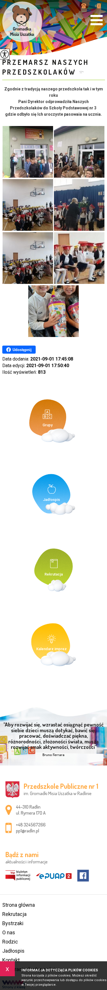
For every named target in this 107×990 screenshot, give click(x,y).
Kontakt (11, 960)
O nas (8, 932)
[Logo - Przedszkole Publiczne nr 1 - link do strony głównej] (22, 21)
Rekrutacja (14, 914)
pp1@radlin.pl (97, 6)
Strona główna (18, 905)
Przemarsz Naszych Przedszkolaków (45, 67)
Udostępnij (22, 350)
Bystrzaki (12, 923)
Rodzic (10, 942)
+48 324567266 (85, 6)
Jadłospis (13, 951)
